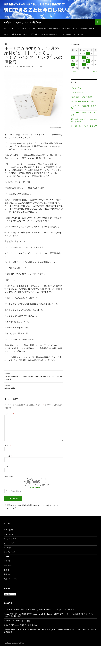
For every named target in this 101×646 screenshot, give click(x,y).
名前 (7, 445)
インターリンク (8, 28)
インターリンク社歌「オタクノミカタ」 (16, 34)
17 (88, 61)
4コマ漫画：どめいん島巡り (37, 28)
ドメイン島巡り (21, 28)
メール (8, 456)
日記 (5, 44)
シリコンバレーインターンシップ (73, 34)
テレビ (6, 548)
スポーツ (7, 543)
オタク (6, 534)
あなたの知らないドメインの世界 (59, 28)
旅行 (5, 561)
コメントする (38, 66)
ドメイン (7, 552)
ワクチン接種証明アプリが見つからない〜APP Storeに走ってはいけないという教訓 (33, 376)
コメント (9, 413)
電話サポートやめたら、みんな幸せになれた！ (45, 34)
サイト (7, 466)
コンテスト (8, 539)
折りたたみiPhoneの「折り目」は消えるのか (21, 625)
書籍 (5, 574)
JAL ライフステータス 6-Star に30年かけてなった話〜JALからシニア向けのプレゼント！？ (39, 609)
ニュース (7, 556)
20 (73, 64)
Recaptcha (8, 476)
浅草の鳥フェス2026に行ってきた (17, 621)
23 (84, 64)
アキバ (6, 530)
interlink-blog (25, 66)
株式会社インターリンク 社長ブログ (22, 22)
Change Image (34, 487)
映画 (5, 570)
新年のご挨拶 (9, 386)
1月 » (95, 72)
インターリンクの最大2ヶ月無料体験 (84, 28)
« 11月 (74, 72)
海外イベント (9, 579)
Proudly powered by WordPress (14, 643)
